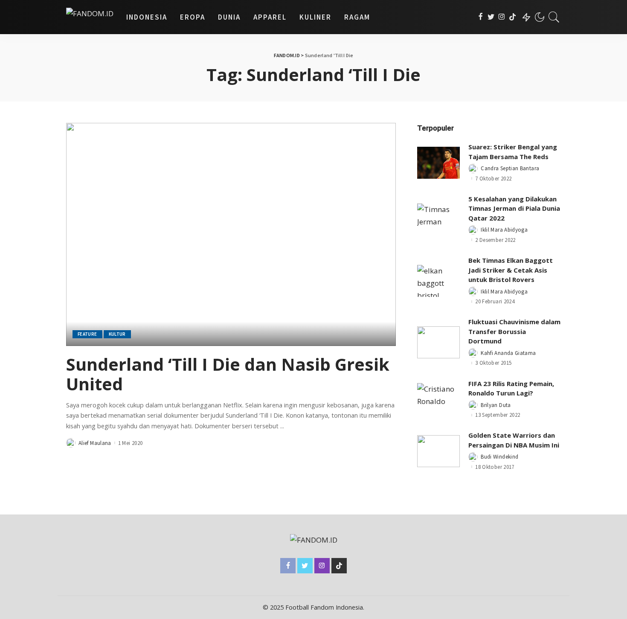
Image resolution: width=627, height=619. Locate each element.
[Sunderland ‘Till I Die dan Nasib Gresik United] (231, 234)
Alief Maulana (94, 443)
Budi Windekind (499, 456)
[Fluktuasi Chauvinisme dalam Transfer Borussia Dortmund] (438, 342)
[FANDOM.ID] (89, 17)
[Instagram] (501, 17)
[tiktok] (512, 17)
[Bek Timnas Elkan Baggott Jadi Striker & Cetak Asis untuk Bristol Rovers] (438, 281)
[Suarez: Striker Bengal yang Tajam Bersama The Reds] (438, 163)
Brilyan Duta (496, 405)
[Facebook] (480, 17)
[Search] (554, 17)
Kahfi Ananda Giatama (508, 353)
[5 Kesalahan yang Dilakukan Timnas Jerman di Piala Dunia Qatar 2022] (438, 219)
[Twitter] (491, 17)
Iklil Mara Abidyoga (504, 229)
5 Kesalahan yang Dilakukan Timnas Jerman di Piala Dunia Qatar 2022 (514, 208)
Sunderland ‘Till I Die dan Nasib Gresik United (227, 373)
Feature (87, 334)
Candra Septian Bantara (510, 168)
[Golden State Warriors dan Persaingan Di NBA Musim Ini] (438, 451)
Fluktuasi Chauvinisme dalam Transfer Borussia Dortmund (514, 331)
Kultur (117, 334)
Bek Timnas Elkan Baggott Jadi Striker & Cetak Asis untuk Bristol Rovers (510, 270)
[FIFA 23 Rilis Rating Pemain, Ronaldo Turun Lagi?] (438, 399)
